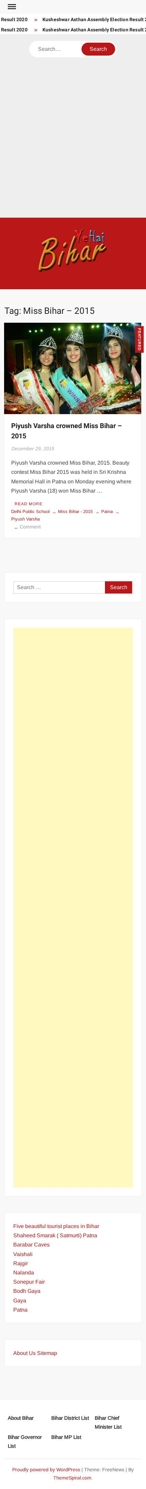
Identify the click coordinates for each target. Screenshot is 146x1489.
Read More (28, 503)
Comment (30, 526)
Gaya (19, 1300)
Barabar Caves (31, 1244)
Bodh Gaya (26, 1291)
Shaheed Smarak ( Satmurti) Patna (55, 1235)
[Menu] (11, 7)
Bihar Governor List (25, 1441)
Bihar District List (70, 1418)
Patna (107, 511)
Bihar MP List (66, 1437)
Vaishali (23, 1254)
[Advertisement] (73, 134)
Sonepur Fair (29, 1282)
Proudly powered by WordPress (46, 1469)
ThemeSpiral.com (72, 1477)
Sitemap (47, 1353)
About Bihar (21, 1418)
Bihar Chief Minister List (108, 1422)
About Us (24, 1353)
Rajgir (20, 1263)
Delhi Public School (30, 511)
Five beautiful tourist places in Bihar (56, 1226)
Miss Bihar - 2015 (75, 511)
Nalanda (23, 1272)
